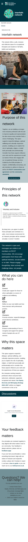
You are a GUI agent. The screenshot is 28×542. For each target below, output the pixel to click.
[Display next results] (27, 213)
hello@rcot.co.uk (18, 465)
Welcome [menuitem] (3, 25)
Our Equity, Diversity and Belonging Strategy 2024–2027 (13, 383)
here (22, 491)
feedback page (6, 450)
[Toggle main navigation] (2, 3)
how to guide (14, 463)
